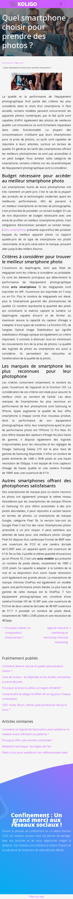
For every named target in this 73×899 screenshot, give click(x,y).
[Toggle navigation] (61, 4)
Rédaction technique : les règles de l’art (26, 746)
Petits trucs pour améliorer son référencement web (35, 752)
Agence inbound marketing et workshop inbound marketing (56, 635)
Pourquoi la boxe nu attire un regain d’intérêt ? (32, 688)
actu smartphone (15, 230)
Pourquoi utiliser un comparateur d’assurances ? (18, 632)
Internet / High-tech (15, 63)
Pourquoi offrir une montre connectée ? (27, 740)
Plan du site (36, 896)
